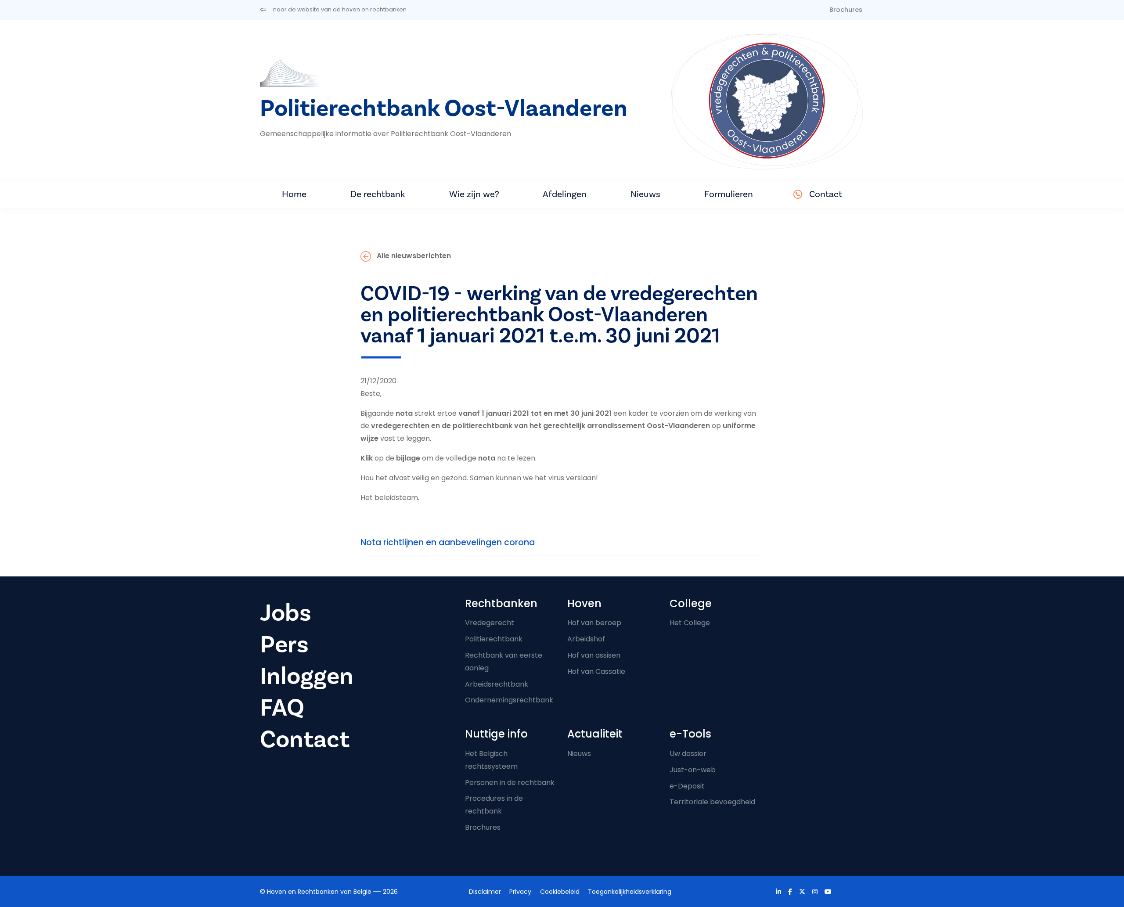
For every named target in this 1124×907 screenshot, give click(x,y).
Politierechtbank (493, 639)
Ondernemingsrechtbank (509, 700)
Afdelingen (565, 194)
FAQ (282, 707)
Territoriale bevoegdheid (712, 802)
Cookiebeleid (560, 891)
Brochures (845, 9)
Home (294, 194)
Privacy (520, 891)
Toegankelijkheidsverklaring (629, 891)
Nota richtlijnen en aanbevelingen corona (447, 542)
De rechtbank (377, 194)
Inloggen (306, 676)
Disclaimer (485, 891)
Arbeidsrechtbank (496, 684)
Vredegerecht (489, 623)
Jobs (285, 613)
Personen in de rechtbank (510, 782)
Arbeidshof (586, 639)
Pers (284, 644)
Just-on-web (693, 770)
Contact (825, 194)
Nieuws (645, 194)
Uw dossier (688, 754)
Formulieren (728, 194)
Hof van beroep (594, 623)
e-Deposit (687, 786)
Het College (690, 623)
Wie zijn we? (474, 194)
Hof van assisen (593, 655)
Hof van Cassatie (596, 671)
